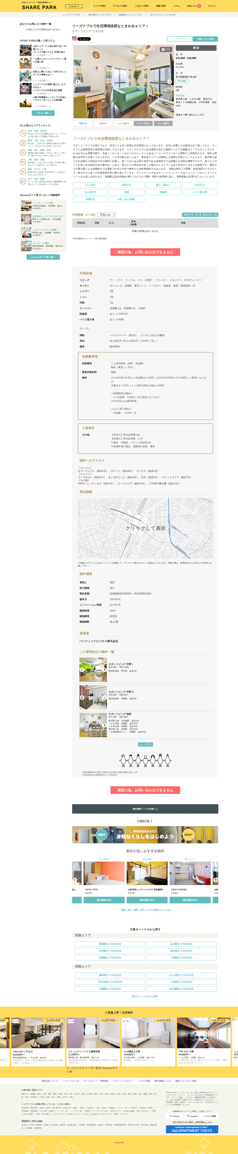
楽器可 (52, 1111)
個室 (126, 192)
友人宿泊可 (90, 192)
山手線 (24, 1125)
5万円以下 (199, 185)
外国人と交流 (45, 1108)
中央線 (46, 1125)
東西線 (38, 1125)
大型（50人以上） (143, 1111)
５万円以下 (133, 1108)
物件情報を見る (104, 900)
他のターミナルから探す (145, 996)
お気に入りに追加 (205, 39)
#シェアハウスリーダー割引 (84, 1068)
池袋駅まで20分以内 (110, 957)
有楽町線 (37, 1128)
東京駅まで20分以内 (181, 951)
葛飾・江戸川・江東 (65, 1097)
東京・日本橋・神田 (89, 1094)
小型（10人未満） (127, 199)
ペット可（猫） (77, 1111)
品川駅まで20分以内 (181, 944)
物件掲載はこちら (163, 1081)
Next (169, 82)
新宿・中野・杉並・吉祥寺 (69, 1094)
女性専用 (24, 1108)
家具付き (127, 185)
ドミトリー (124, 1114)
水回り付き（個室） (71, 1108)
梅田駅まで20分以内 (110, 975)
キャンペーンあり (82, 1114)
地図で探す (161, 6)
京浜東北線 (71, 1125)
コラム (177, 6)
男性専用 (33, 1108)
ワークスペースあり (100, 1111)
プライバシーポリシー (123, 1081)
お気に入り (193, 6)
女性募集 (24, 1111)
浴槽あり (112, 1108)
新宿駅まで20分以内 (110, 944)
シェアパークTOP (71, 14)
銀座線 (62, 1125)
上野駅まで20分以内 (181, 957)
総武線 (100, 1125)
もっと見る (145, 744)
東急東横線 (91, 1125)
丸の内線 (54, 1125)
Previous (77, 82)
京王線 (31, 1125)
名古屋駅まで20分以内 (181, 989)
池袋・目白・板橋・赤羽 (142, 1094)
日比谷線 (144, 1125)
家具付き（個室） (147, 1108)
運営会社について (50, 1081)
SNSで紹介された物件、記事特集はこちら (192, 1122)
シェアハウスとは (71, 1081)
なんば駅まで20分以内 (181, 975)
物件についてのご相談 (185, 1081)
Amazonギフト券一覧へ (43, 257)
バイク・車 (122, 1108)
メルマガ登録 (144, 1081)
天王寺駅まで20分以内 (110, 982)
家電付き (90, 199)
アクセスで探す (120, 6)
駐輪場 (163, 192)
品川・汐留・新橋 (124, 1094)
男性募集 (33, 1111)
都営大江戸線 (133, 1125)
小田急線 (28, 1128)
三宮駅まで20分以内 (181, 982)
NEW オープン (116, 1111)
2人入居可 (90, 185)
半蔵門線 (108, 1125)
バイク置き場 (200, 192)
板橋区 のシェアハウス (130, 14)
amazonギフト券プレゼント (101, 1114)
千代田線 (81, 1125)
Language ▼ (74, 6)
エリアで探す (99, 6)
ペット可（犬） (63, 1111)
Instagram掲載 (129, 1111)
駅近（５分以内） (88, 1108)
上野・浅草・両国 (50, 1094)
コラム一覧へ (43, 113)
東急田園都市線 (120, 1125)
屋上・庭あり (163, 185)
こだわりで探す (142, 6)
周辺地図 (182, 81)
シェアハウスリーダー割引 (62, 1114)
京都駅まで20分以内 (110, 989)
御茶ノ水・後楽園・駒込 (31, 1094)
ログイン (212, 6)
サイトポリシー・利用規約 (96, 1081)
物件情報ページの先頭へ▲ (145, 809)
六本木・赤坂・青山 (47, 1097)
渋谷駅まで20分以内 (110, 951)
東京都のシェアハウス (99, 14)
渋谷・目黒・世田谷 (107, 1094)
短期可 (88, 1111)
